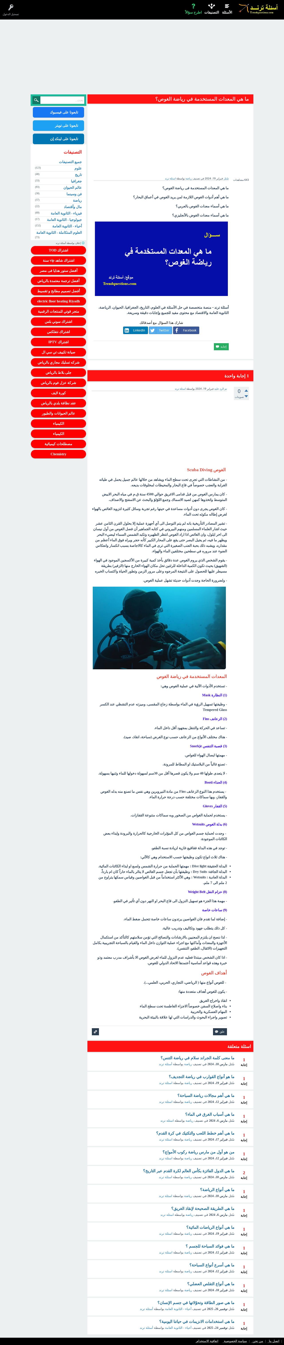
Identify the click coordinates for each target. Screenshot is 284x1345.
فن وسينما (74, 194)
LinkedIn (139, 330)
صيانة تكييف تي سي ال (58, 352)
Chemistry (58, 454)
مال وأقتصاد (73, 207)
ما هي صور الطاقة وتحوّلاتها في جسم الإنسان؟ (196, 1302)
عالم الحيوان (72, 187)
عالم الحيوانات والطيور (58, 413)
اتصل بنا (274, 1341)
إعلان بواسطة (68, 243)
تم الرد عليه (220, 388)
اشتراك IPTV (58, 342)
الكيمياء (58, 423)
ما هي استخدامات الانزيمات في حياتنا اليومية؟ (197, 1321)
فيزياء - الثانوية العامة (66, 213)
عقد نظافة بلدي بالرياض (58, 403)
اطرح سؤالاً (193, 12)
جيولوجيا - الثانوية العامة (64, 220)
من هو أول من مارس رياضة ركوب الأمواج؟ (199, 1152)
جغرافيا (76, 181)
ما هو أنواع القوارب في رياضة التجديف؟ (202, 1076)
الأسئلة (227, 12)
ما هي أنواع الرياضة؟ (217, 1189)
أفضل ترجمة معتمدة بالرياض (58, 281)
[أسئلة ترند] (258, 8)
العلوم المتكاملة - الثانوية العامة (59, 232)
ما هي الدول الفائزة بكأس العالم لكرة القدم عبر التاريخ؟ (189, 1171)
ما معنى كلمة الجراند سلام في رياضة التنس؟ (198, 1058)
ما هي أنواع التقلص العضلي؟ (211, 1284)
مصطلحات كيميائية (58, 444)
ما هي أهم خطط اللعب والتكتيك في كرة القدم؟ (195, 1133)
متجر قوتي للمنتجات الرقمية (58, 311)
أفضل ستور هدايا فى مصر (58, 271)
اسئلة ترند (165, 1083)
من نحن (258, 1341)
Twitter (164, 330)
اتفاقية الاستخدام (207, 1341)
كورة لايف (58, 393)
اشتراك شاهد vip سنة (58, 260)
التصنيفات (211, 12)
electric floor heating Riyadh (58, 301)
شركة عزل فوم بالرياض (58, 383)
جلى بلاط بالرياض (58, 372)
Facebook (189, 330)
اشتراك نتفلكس (58, 332)
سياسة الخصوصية (235, 1341)
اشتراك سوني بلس (58, 321)
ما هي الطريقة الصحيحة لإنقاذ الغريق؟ (203, 1208)
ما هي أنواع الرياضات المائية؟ (210, 1227)
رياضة (188, 178)
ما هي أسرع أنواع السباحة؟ (212, 1265)
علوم (78, 168)
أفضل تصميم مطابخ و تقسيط (58, 291)
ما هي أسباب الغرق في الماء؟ (210, 1114)
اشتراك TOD (58, 250)
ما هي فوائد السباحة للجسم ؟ (210, 1246)
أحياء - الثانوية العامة (178, 1309)
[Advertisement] (142, 58)
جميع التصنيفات (70, 162)
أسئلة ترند (165, 1064)
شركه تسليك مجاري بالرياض (58, 362)
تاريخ (78, 175)
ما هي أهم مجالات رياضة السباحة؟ (206, 1095)
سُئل (226, 178)
